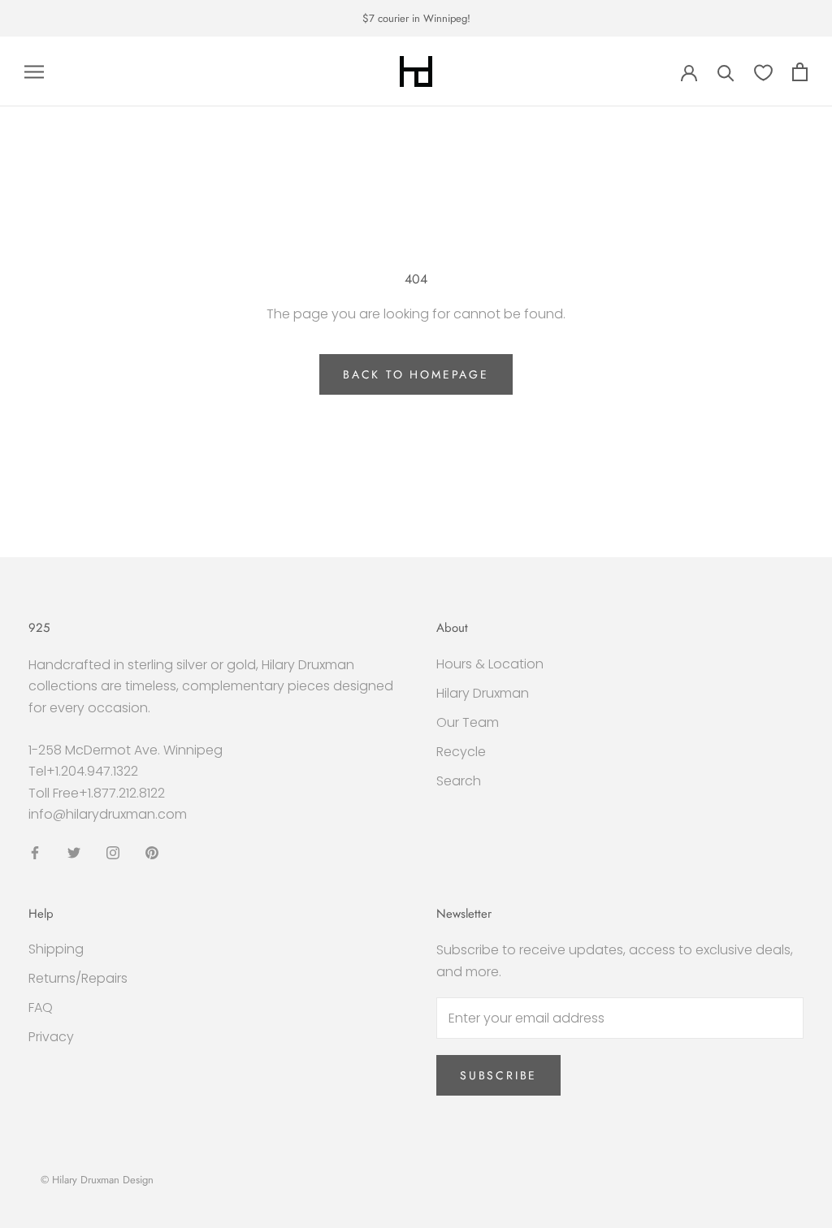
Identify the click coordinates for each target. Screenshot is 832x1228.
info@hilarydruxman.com (107, 814)
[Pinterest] (151, 852)
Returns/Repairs (78, 978)
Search (458, 781)
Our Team (467, 722)
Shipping (56, 949)
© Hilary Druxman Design (97, 1179)
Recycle (461, 751)
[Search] (725, 71)
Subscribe (498, 1075)
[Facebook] (34, 852)
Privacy (51, 1036)
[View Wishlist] (763, 71)
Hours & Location (490, 664)
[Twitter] (73, 852)
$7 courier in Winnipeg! (416, 18)
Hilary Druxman (482, 693)
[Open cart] (800, 72)
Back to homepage (416, 374)
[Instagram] (112, 852)
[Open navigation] (34, 72)
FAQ (40, 1007)
